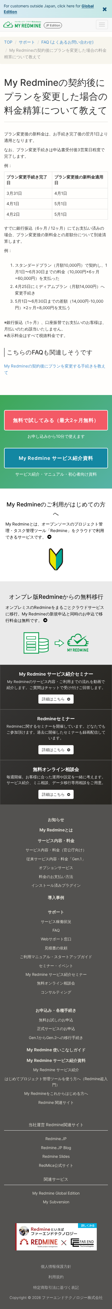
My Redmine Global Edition (56, 1193)
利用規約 (56, 1276)
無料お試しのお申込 (56, 1020)
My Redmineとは (56, 830)
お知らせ (56, 819)
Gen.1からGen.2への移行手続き (56, 1037)
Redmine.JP (56, 1138)
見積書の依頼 (56, 948)
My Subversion (56, 1201)
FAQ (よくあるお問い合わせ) (67, 42)
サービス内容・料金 (56, 840)
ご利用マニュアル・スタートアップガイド (56, 956)
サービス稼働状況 (56, 921)
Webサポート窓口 (56, 939)
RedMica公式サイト (56, 1165)
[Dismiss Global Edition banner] (104, 8)
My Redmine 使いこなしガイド (56, 1049)
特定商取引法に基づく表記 (56, 1287)
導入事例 (56, 897)
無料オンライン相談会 (56, 983)
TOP (8, 42)
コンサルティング (56, 992)
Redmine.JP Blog (56, 1147)
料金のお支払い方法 (56, 876)
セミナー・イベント (56, 965)
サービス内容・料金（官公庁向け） (56, 850)
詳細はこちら (54, 699)
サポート (27, 42)
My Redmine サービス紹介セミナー (56, 974)
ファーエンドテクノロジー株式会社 (72, 1297)
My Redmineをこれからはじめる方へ (56, 1093)
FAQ (56, 930)
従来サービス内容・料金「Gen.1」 (56, 859)
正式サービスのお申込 (56, 1028)
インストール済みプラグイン (56, 885)
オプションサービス (56, 867)
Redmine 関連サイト (56, 1102)
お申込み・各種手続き (56, 1010)
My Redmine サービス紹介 (56, 1069)
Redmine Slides (56, 1156)
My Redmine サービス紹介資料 (56, 1060)
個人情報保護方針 (56, 1266)
